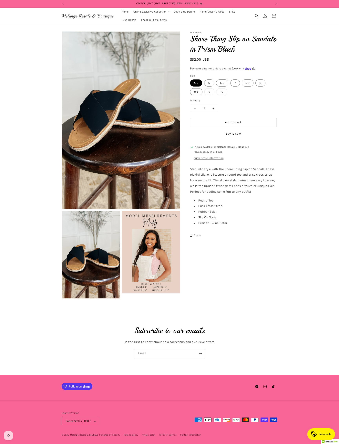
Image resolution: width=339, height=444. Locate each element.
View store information (208, 158)
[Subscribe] (200, 353)
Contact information (190, 435)
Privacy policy (149, 435)
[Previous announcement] (63, 3)
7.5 (247, 83)
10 (223, 93)
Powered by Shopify (109, 435)
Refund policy (131, 435)
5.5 (196, 83)
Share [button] (197, 235)
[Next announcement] (276, 3)
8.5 (196, 92)
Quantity (195, 101)
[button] (151, 12)
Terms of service (168, 435)
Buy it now (233, 134)
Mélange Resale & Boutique (84, 435)
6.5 (222, 83)
